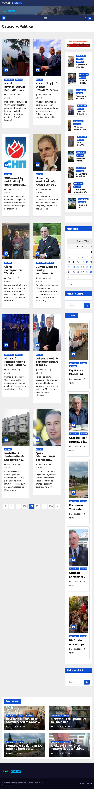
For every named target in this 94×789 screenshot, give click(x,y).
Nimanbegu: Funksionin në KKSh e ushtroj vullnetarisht (45, 183)
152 (38, 506)
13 (83, 262)
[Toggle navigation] (45, 18)
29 (91, 272)
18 (74, 267)
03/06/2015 (12, 464)
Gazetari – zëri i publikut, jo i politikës (78, 441)
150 (25, 506)
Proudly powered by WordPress (14, 783)
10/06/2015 (43, 278)
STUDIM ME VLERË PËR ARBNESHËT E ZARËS (82, 178)
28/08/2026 (76, 446)
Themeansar (7, 785)
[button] (86, 18)
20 (82, 267)
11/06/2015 (11, 189)
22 (91, 267)
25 (74, 272)
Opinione (80, 62)
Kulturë (77, 124)
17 (69, 267)
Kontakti (89, 784)
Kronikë (80, 59)
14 (87, 262)
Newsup (37, 783)
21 (87, 267)
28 (87, 272)
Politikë (19, 79)
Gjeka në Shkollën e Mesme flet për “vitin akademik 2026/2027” (66, 748)
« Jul (69, 284)
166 (51, 506)
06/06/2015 (12, 370)
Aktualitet (9, 79)
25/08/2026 (76, 649)
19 (78, 267)
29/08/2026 (76, 379)
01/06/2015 (43, 464)
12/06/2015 (43, 95)
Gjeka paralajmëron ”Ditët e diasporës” (13, 271)
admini (24, 726)
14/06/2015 (11, 95)
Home (82, 784)
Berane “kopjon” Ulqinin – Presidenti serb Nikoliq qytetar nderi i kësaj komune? (46, 91)
